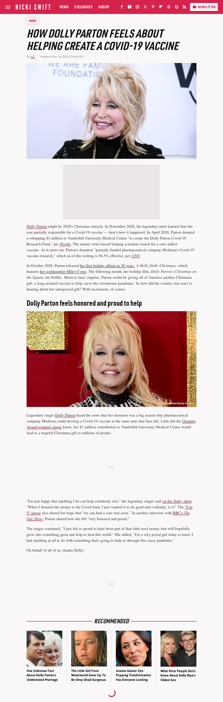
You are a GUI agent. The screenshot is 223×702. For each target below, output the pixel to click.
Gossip (103, 6)
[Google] (176, 7)
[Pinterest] (153, 7)
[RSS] (184, 7)
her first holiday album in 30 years (107, 265)
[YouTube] (129, 7)
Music (32, 21)
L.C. (33, 56)
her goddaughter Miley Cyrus (63, 271)
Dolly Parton (37, 226)
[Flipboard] (161, 7)
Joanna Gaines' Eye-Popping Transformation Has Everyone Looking (133, 675)
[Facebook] (122, 7)
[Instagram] (137, 7)
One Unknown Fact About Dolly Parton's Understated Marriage (42, 675)
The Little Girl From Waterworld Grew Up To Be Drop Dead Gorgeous (88, 675)
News (64, 6)
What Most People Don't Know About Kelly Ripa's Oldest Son (178, 675)
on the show (177, 501)
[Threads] (169, 7)
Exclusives (83, 6)
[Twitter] (145, 7)
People (65, 243)
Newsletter (207, 7)
